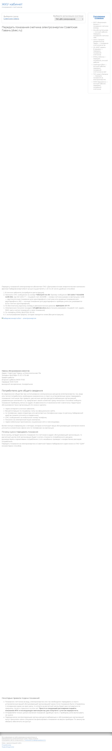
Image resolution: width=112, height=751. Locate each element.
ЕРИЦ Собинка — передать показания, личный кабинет (100, 59)
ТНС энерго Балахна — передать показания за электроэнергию (100, 76)
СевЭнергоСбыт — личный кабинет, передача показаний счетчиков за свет (100, 68)
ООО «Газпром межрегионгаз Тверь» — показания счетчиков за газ (100, 42)
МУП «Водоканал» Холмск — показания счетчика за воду (100, 25)
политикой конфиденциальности (35, 740)
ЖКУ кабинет (100, 748)
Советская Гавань (11, 19)
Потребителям (6, 745)
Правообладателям (8, 747)
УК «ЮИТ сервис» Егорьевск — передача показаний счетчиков (99, 51)
